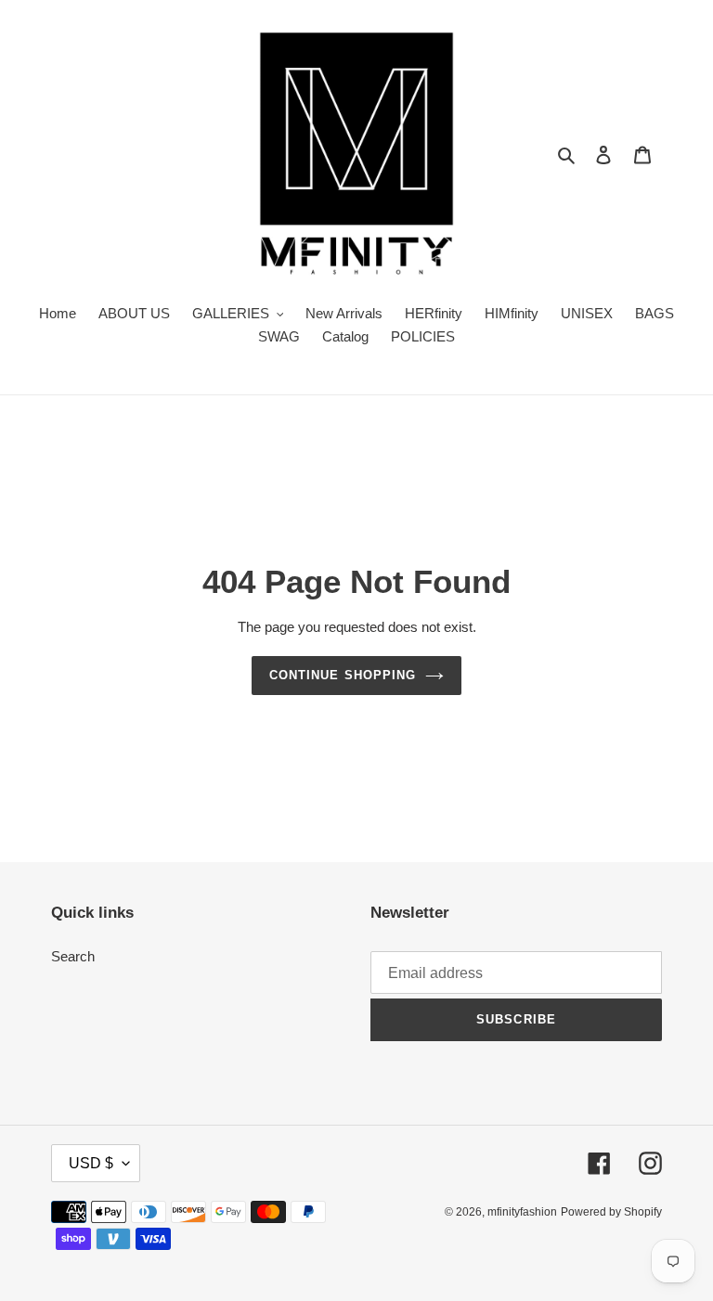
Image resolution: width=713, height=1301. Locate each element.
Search (73, 956)
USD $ (91, 1163)
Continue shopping (342, 675)
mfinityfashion (522, 1211)
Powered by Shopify (611, 1211)
